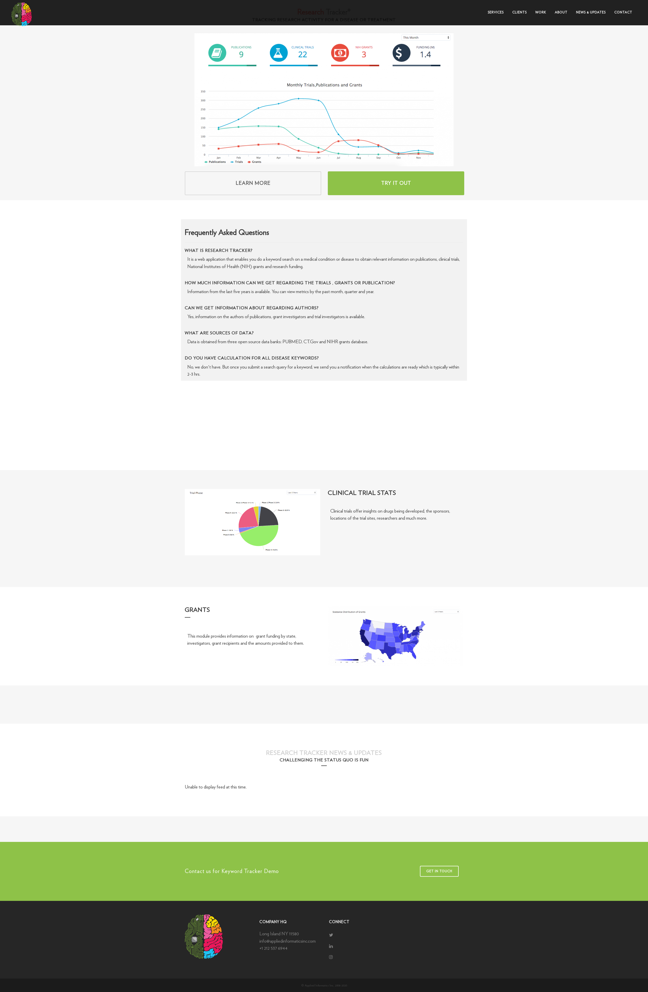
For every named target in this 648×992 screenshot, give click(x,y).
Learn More (253, 183)
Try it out (396, 183)
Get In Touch (439, 871)
